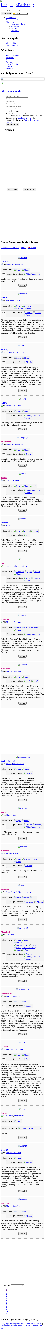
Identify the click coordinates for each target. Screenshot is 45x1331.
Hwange (9, 622)
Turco (27, 578)
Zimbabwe (19, 264)
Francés (36, 578)
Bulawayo (10, 264)
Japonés (28, 454)
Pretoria (9, 480)
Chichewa (28, 306)
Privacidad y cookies (9, 1326)
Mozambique (19, 1116)
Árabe (28, 315)
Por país (14, 28)
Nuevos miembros (18, 24)
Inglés (18, 270)
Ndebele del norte (31, 628)
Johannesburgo (11, 1049)
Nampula (9, 1116)
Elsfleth (9, 854)
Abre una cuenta (12, 20)
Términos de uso (24, 1326)
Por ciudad (15, 31)
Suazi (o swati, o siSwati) (26, 948)
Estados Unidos (18, 764)
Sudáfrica (19, 300)
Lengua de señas (17, 33)
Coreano (28, 313)
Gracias (35, 1326)
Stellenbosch (11, 352)
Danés (38, 313)
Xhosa (18, 574)
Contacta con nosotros (33, 1324)
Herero (27, 531)
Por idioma (15, 26)
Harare (9, 406)
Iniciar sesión (11, 18)
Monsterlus (10, 300)
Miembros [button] (10, 22)
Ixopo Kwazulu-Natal (14, 892)
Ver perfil (22, 285)
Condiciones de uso (25, 118)
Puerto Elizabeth (12, 566)
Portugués (20, 309)
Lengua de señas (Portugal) (30, 1128)
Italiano (27, 940)
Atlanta (8, 764)
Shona (26, 270)
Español (28, 581)
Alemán (28, 362)
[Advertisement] (22, 161)
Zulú (34, 486)
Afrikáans (20, 572)
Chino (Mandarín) (32, 274)
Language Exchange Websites (12, 1324)
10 (7, 1311)
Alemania (16, 854)
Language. (17, 5)
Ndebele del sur (22, 945)
